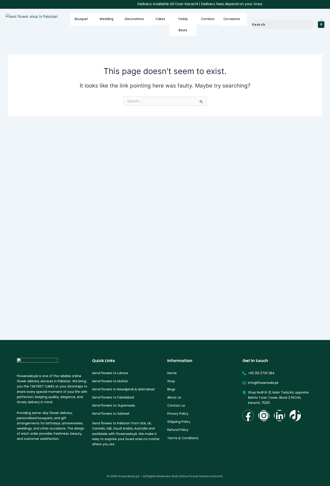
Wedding (106, 19)
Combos (207, 19)
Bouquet (81, 19)
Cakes (160, 19)
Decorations (134, 19)
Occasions (231, 19)
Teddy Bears (183, 24)
